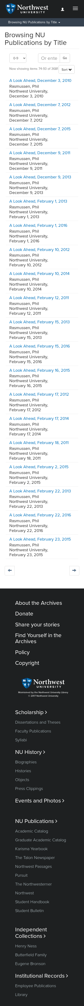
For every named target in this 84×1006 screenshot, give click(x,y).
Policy (22, 652)
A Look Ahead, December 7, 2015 (40, 128)
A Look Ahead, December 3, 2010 (40, 80)
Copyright (27, 663)
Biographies (26, 762)
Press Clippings (29, 788)
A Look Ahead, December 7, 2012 (40, 104)
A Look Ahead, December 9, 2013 (40, 177)
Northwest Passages (33, 866)
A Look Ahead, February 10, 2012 (39, 249)
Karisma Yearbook (31, 848)
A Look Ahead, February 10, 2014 (39, 273)
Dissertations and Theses (37, 722)
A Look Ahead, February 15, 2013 (39, 321)
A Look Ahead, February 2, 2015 (39, 466)
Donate (24, 613)
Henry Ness (26, 946)
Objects (22, 779)
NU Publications (36, 821)
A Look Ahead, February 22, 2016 (40, 515)
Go (65, 58)
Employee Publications (35, 985)
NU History (30, 752)
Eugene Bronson (30, 963)
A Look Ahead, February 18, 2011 (39, 442)
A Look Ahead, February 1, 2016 (38, 225)
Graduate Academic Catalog (40, 839)
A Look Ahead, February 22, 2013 (40, 491)
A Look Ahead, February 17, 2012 (39, 394)
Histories (23, 770)
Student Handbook (32, 901)
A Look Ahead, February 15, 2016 (39, 346)
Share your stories (37, 624)
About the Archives (38, 603)
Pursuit (21, 875)
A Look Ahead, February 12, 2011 (39, 297)
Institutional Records (41, 976)
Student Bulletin (29, 910)
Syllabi (21, 739)
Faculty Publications (33, 731)
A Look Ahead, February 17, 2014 (39, 418)
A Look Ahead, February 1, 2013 (38, 201)
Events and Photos (39, 800)
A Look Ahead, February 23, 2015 (40, 539)
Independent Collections (31, 932)
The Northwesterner (33, 884)
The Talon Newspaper (35, 857)
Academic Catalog (31, 831)
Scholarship (31, 712)
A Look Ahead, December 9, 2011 (39, 152)
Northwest (24, 893)
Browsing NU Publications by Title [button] (33, 22)
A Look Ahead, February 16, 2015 (39, 370)
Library (21, 994)
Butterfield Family (31, 954)
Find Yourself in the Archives (38, 638)
